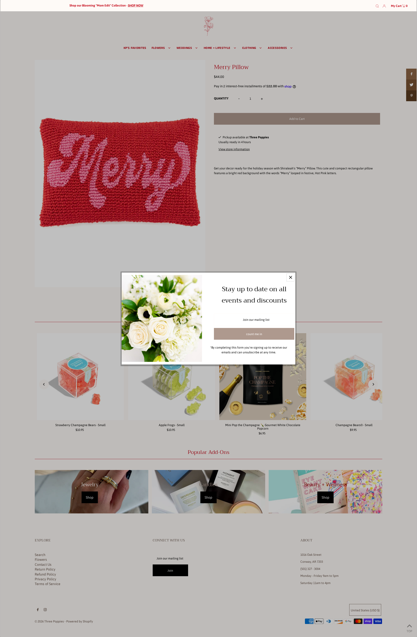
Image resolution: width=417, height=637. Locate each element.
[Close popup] (290, 277)
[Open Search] (377, 5)
